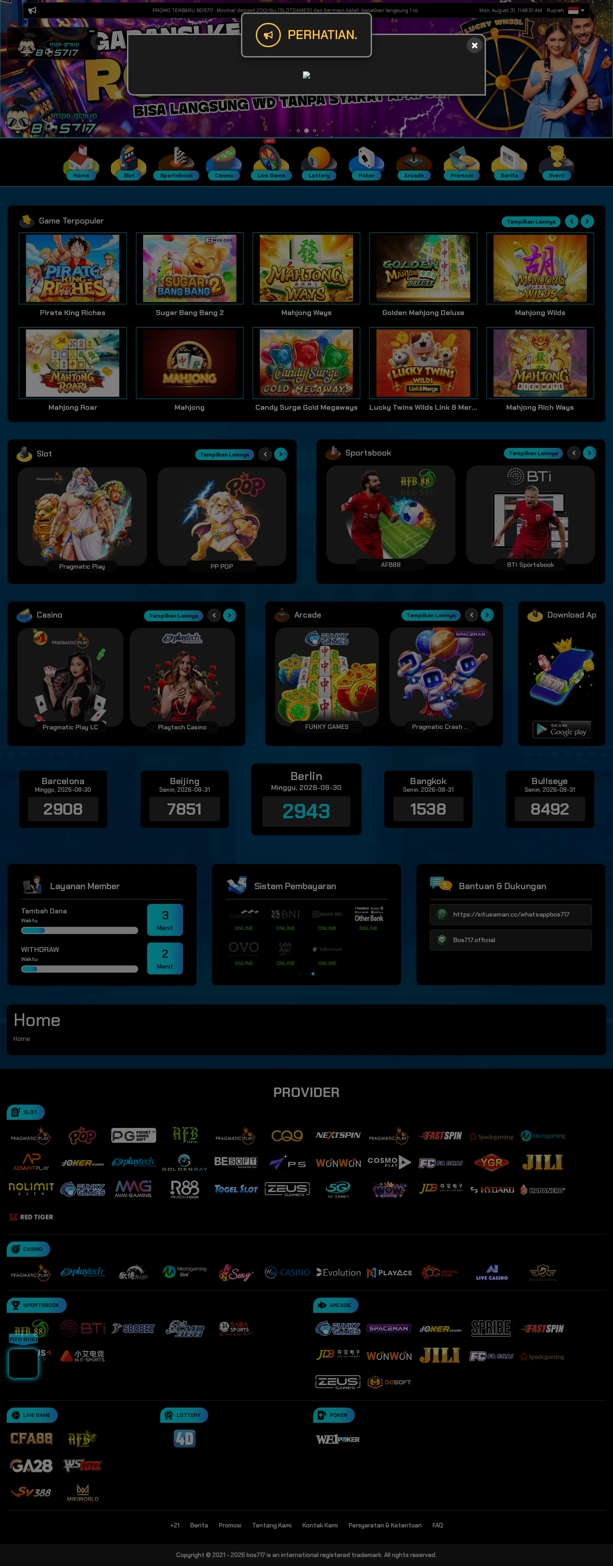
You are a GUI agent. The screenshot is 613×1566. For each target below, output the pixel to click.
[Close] (474, 45)
